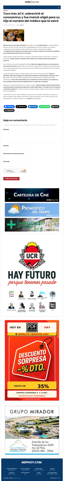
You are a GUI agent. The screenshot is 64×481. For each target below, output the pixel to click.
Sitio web (6, 161)
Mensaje (6, 129)
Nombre (6, 146)
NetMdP (59, 478)
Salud (5, 11)
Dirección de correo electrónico (13, 154)
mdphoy (21, 25)
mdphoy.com (32, 462)
